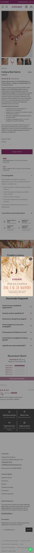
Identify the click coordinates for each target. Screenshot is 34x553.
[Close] (31, 259)
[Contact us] (30, 549)
